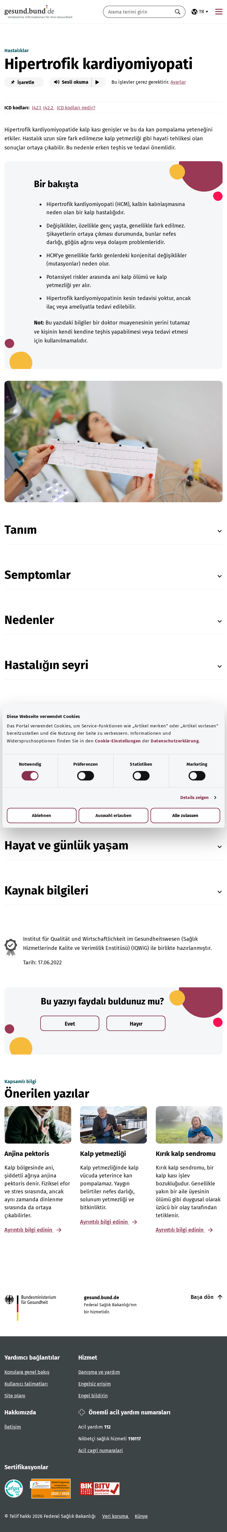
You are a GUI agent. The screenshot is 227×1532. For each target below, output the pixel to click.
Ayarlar (178, 82)
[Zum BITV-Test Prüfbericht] (100, 1488)
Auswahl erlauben (113, 815)
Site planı (14, 1395)
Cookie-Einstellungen (118, 741)
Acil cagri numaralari (100, 1450)
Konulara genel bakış (26, 1372)
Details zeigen (194, 797)
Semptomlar (37, 575)
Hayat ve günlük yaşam (66, 846)
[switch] (85, 775)
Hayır (136, 1024)
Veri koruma (115, 1516)
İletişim (12, 1427)
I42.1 (37, 108)
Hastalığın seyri (46, 665)
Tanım (20, 530)
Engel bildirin (93, 1395)
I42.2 (48, 108)
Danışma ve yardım (99, 1372)
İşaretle (25, 82)
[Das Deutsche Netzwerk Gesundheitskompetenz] (51, 1488)
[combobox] (137, 12)
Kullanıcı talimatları (26, 1384)
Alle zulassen (185, 815)
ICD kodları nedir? (76, 108)
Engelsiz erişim (94, 1384)
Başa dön (203, 1297)
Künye (141, 1516)
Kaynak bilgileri (46, 891)
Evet (70, 1024)
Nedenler (29, 620)
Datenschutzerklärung (175, 741)
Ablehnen (41, 815)
